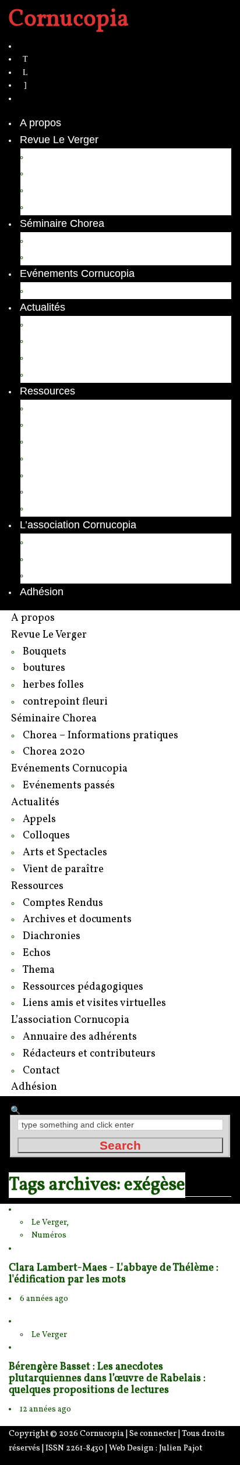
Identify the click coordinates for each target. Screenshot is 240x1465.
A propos (40, 123)
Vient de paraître (70, 374)
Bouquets (53, 156)
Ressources (47, 391)
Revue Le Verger (59, 139)
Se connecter (153, 1433)
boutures (51, 173)
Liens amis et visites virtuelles (100, 508)
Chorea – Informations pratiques (106, 240)
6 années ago (44, 1298)
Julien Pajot (180, 1448)
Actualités (42, 307)
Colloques (54, 340)
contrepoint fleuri (70, 206)
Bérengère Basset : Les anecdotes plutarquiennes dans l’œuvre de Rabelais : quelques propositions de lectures (107, 1379)
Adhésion (41, 592)
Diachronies (59, 441)
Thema (47, 475)
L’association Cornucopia (78, 525)
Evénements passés (78, 290)
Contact (49, 575)
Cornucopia (102, 1433)
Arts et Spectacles (73, 357)
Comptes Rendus (71, 408)
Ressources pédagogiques (93, 491)
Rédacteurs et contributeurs (95, 558)
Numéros (48, 1235)
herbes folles (61, 189)
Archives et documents (84, 424)
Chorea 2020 (61, 256)
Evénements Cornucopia (77, 273)
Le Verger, (50, 1222)
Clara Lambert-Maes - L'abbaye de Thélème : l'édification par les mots (113, 1274)
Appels (47, 324)
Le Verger (49, 1334)
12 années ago (45, 1409)
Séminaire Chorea (62, 223)
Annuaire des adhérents (87, 541)
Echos (46, 458)
